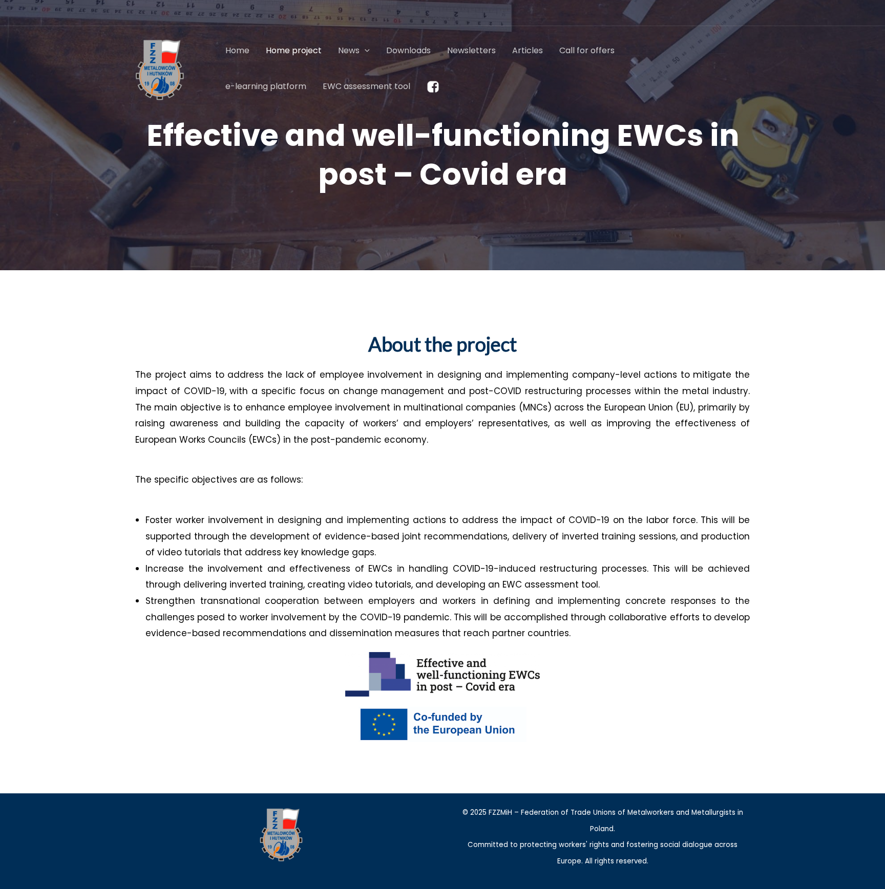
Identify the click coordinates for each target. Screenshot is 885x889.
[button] (733, 68)
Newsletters (471, 50)
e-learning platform (265, 86)
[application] (365, 51)
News (349, 50)
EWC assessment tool (366, 86)
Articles (527, 50)
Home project (294, 50)
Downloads (408, 50)
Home (237, 50)
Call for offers (587, 50)
